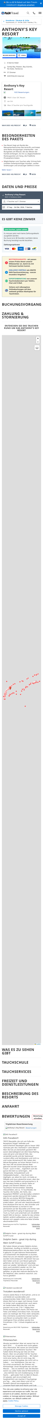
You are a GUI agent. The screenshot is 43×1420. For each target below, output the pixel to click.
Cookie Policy (13, 1401)
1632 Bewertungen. (22, 92)
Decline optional (21, 1411)
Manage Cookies (21, 1406)
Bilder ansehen (9, 55)
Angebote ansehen (26, 5)
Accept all (21, 1416)
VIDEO (23, 55)
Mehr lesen (6, 170)
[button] (21, 691)
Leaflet (38, 1044)
